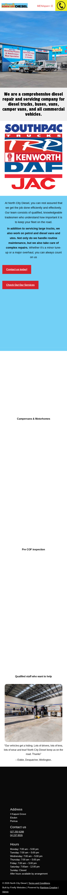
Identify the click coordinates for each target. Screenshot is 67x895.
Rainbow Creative (48, 887)
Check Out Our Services (20, 285)
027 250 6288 (17, 831)
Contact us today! (16, 269)
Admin (5, 891)
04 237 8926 (16, 835)
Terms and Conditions (39, 883)
